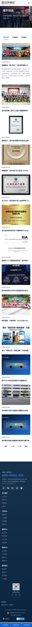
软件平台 (4, 524)
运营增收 (4, 536)
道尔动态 (6, 37)
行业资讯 (15, 37)
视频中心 (4, 557)
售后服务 (4, 575)
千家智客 (11, 605)
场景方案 (4, 542)
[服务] (19, 595)
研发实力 (4, 560)
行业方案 (4, 539)
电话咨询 (5, 625)
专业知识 (24, 37)
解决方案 (4, 532)
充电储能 (4, 521)
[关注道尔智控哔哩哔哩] (21, 488)
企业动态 (4, 551)
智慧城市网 (4, 605)
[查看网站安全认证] (20, 618)
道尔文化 (4, 499)
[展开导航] (28, 3)
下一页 (19, 446)
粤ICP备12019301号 (16, 615)
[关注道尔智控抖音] (3, 488)
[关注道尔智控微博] (17, 488)
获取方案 (16, 625)
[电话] (13, 595)
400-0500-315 (13, 475)
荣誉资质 (4, 503)
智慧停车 (4, 514)
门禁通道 (4, 518)
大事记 (4, 506)
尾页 (26, 446)
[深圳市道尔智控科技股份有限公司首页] (8, 3)
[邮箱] (16, 595)
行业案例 (4, 579)
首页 (6, 446)
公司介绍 (4, 496)
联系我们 (4, 569)
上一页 (12, 446)
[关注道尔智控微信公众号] (8, 488)
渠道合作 (4, 572)
